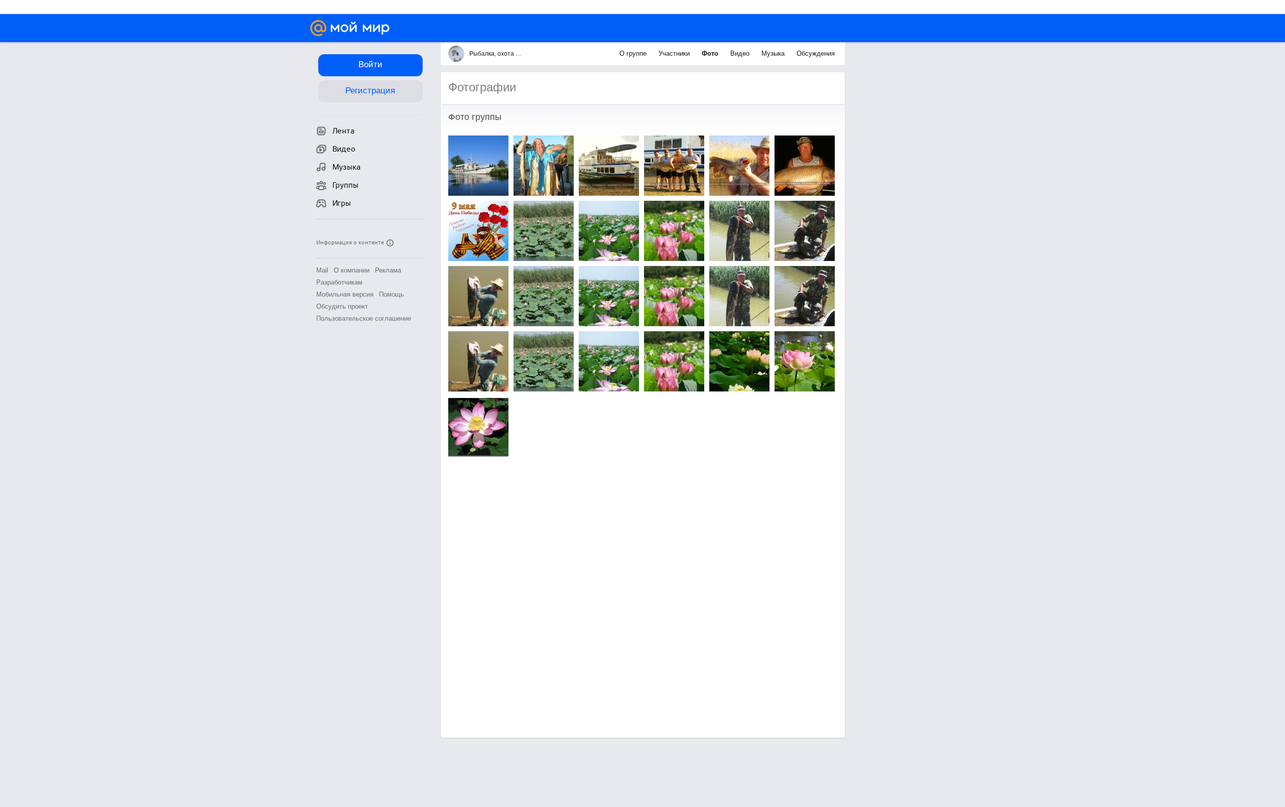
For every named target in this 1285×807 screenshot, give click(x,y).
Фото (711, 53)
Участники (675, 53)
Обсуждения (816, 53)
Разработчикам (339, 282)
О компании (351, 270)
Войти (370, 64)
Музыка (774, 53)
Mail (322, 270)
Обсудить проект (342, 306)
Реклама (388, 270)
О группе (634, 53)
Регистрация (370, 90)
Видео (740, 53)
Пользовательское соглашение (363, 318)
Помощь (391, 294)
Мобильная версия (344, 294)
